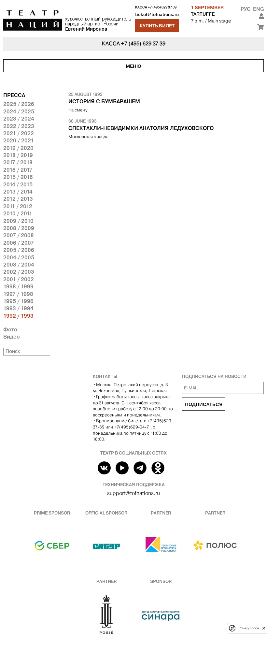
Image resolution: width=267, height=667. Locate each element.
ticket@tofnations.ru (157, 14)
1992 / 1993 (18, 315)
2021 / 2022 (18, 133)
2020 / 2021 (18, 140)
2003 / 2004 (18, 264)
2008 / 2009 (18, 228)
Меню (133, 66)
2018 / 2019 (18, 155)
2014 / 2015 (18, 184)
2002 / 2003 (18, 271)
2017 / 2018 (18, 162)
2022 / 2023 (18, 126)
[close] (263, 628)
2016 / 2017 (18, 170)
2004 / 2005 (18, 257)
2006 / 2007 (18, 242)
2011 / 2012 (17, 206)
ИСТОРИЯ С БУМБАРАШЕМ (104, 101)
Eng (258, 9)
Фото (10, 329)
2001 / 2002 (18, 279)
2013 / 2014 (18, 191)
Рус (245, 9)
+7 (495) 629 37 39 (162, 7)
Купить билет (157, 26)
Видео (11, 336)
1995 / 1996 (18, 301)
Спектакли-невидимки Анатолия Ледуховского (141, 128)
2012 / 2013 (18, 199)
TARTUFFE (203, 14)
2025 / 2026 (18, 104)
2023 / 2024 (18, 118)
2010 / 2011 (17, 213)
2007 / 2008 (18, 235)
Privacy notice (249, 628)
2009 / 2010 (18, 221)
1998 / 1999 (18, 286)
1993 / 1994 (18, 308)
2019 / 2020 (18, 148)
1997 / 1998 (18, 294)
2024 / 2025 (18, 111)
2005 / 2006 (18, 250)
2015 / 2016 (18, 177)
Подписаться (203, 404)
